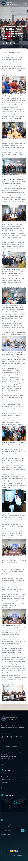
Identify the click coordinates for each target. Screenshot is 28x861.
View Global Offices (6, 813)
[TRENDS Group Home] (9, 3)
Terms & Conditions (17, 855)
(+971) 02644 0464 (6, 764)
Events (3, 787)
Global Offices (4, 782)
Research (3, 776)
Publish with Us (5, 774)
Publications (4, 779)
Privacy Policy (14, 858)
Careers (3, 785)
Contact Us (7, 855)
